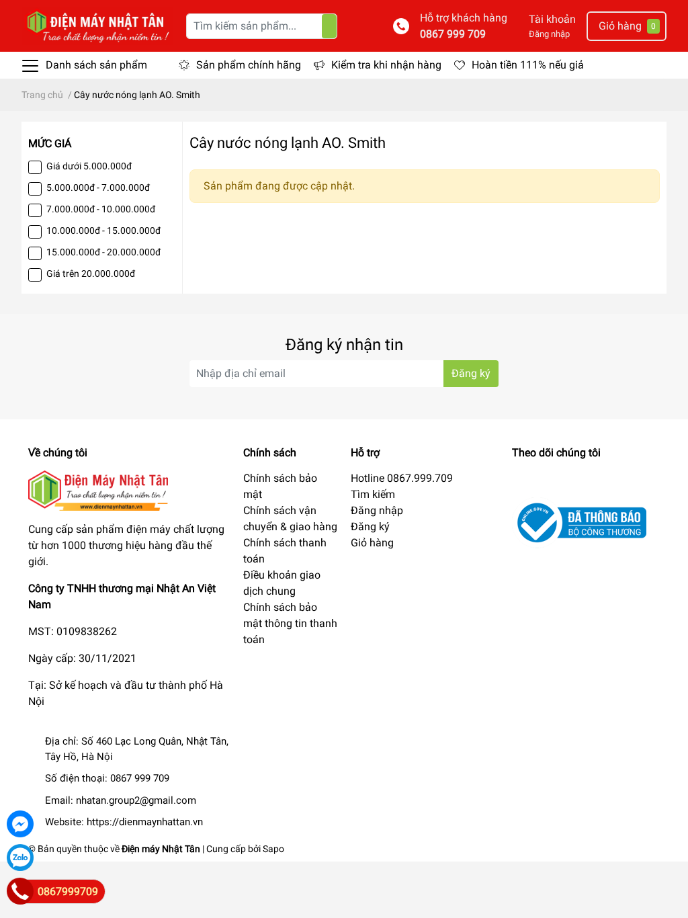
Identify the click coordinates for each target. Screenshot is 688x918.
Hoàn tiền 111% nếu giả (528, 64)
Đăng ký (471, 373)
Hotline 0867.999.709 (402, 478)
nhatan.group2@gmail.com (136, 800)
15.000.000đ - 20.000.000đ (103, 252)
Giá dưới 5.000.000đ (89, 166)
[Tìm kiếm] (329, 26)
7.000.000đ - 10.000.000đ (100, 209)
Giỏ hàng (372, 542)
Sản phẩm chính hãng (248, 64)
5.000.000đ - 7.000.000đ (98, 187)
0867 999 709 (453, 34)
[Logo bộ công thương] (579, 522)
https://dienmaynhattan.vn (145, 822)
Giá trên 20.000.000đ (90, 273)
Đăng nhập (549, 34)
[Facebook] (20, 823)
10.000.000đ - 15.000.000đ (103, 230)
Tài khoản (552, 19)
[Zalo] (20, 857)
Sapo (273, 848)
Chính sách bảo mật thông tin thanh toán (290, 623)
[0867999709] (20, 891)
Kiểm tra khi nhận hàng (386, 64)
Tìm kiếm (373, 494)
